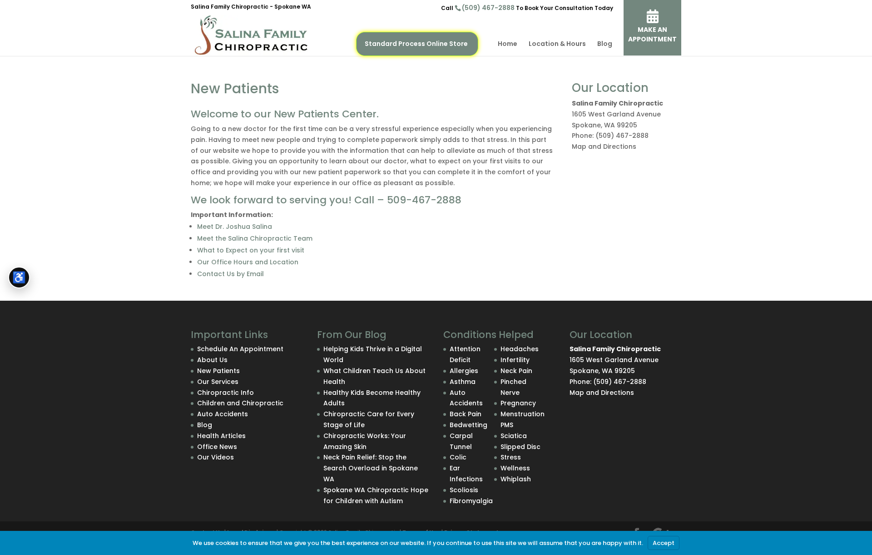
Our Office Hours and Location (247, 262)
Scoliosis (464, 489)
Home (507, 44)
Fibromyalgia (471, 500)
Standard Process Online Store (416, 43)
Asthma (463, 381)
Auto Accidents (222, 414)
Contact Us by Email (230, 273)
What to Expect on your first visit (250, 250)
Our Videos (215, 457)
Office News (217, 446)
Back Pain (465, 414)
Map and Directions (604, 146)
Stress (510, 457)
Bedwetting (468, 424)
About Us (212, 359)
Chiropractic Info (225, 392)
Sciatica (513, 435)
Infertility (515, 359)
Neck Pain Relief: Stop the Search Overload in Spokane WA (370, 468)
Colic (458, 457)
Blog (604, 44)
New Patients (218, 370)
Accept (663, 543)
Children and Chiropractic (240, 403)
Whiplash (515, 479)
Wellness (515, 468)
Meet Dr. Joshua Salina (234, 226)
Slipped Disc (520, 446)
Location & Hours (557, 44)
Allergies (464, 370)
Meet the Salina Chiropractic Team (254, 238)
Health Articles (221, 435)
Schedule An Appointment (240, 348)
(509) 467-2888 (488, 7)
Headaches (519, 348)
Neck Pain (516, 370)
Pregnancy (518, 403)
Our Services (217, 381)
